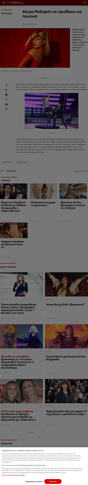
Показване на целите (34, 481)
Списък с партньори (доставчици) (13, 475)
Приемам (53, 481)
